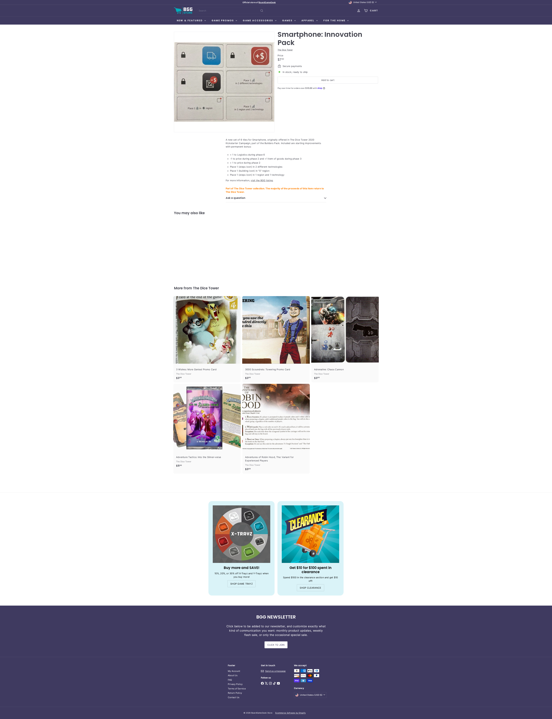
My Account (234, 671)
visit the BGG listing (262, 180)
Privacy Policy (235, 684)
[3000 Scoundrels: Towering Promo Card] (276, 339)
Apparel (308, 20)
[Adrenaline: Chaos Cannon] (345, 339)
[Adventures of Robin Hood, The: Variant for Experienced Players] (276, 429)
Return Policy (235, 693)
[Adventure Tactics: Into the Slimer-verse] (207, 427)
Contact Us (233, 697)
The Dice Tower (206, 288)
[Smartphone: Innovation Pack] (189, 248)
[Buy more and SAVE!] (241, 534)
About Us (232, 675)
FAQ (230, 679)
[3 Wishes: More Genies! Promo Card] (207, 339)
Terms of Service (237, 688)
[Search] (261, 10)
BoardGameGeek (267, 2)
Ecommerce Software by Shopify (290, 713)
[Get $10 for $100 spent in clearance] (310, 534)
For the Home (335, 20)
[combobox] (231, 10)
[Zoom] (224, 82)
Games (288, 20)
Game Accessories (258, 20)
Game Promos (223, 20)
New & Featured (190, 20)
